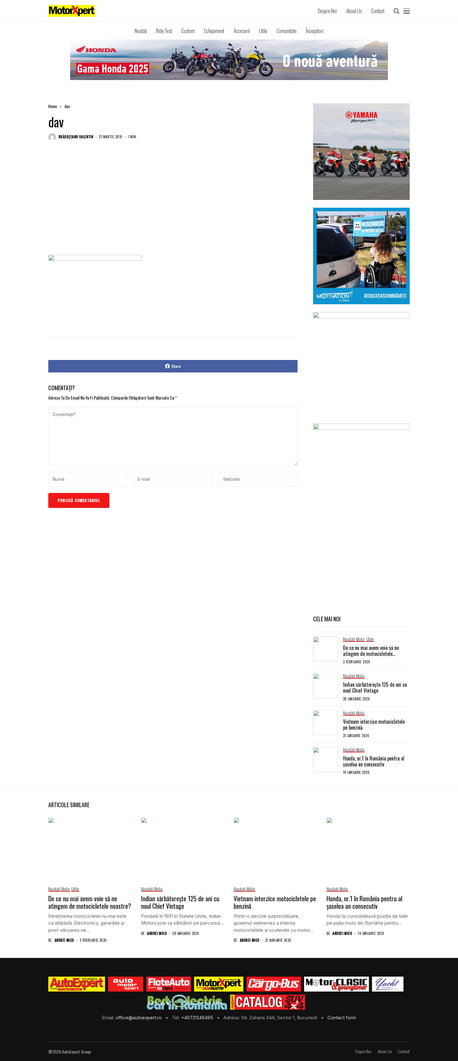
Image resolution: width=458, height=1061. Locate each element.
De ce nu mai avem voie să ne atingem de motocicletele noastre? (371, 653)
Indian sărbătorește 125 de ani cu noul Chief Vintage (375, 687)
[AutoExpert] (76, 984)
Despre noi (363, 1051)
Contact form (341, 1018)
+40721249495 (197, 1018)
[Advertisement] (173, 204)
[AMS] (126, 984)
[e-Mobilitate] (187, 1002)
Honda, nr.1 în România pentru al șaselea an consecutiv (373, 761)
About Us (385, 1051)
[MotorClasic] (336, 984)
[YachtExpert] (387, 984)
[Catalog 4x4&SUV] (267, 1002)
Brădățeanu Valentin (76, 137)
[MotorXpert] (218, 984)
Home (52, 106)
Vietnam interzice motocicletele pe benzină (374, 724)
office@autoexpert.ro (139, 1018)
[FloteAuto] (168, 984)
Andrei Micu (64, 940)
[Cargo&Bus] (273, 984)
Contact (404, 1051)
